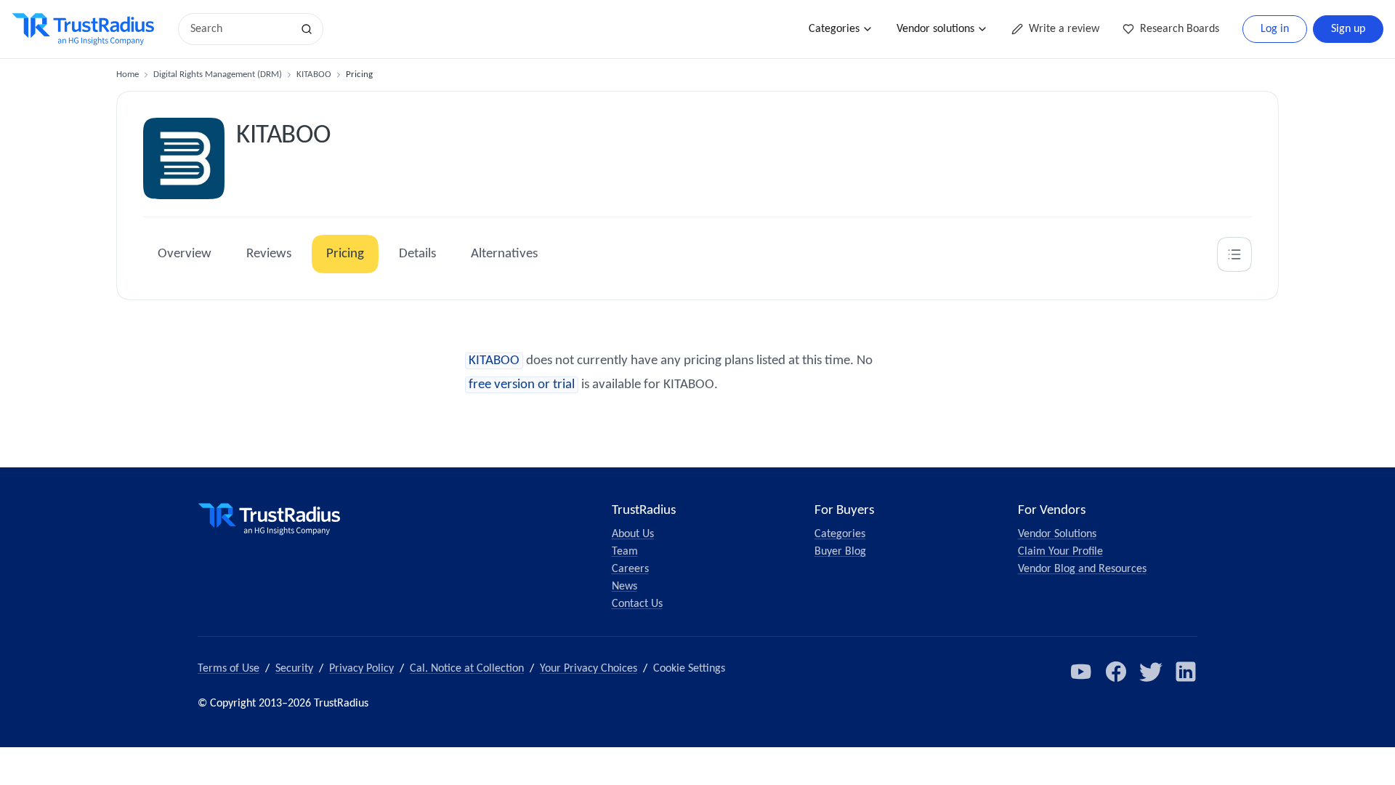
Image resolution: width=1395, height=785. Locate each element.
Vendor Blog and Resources (1082, 569)
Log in (1275, 29)
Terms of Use (228, 669)
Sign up (1348, 29)
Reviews (268, 254)
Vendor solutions (935, 29)
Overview (184, 254)
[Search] (306, 29)
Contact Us (637, 604)
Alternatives (504, 254)
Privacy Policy (361, 669)
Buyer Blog (840, 551)
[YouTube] (1081, 671)
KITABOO (313, 74)
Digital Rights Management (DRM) (217, 74)
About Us (633, 534)
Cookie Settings (689, 669)
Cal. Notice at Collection (467, 669)
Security (294, 669)
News (624, 586)
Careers (630, 569)
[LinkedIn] (1185, 671)
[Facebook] (1116, 671)
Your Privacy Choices (588, 669)
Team (625, 551)
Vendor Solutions (1057, 534)
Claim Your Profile (1060, 551)
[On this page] (1234, 254)
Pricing (345, 254)
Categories (834, 29)
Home (127, 74)
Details (417, 254)
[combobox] (239, 29)
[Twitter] (1150, 671)
